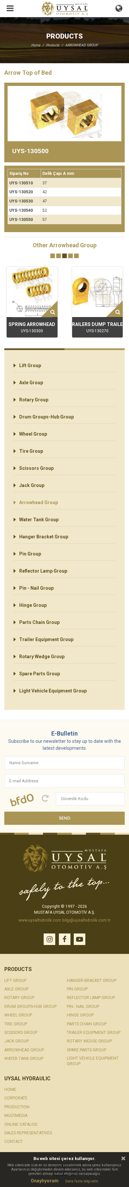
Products (53, 45)
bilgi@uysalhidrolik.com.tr (86, 920)
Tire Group (31, 451)
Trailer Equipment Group (46, 639)
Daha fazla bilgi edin (81, 1181)
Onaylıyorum (45, 1180)
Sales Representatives (28, 1133)
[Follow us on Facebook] (64, 939)
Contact (13, 1141)
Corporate (15, 1098)
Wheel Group (33, 434)
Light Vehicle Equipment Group (53, 690)
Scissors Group (36, 468)
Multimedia (15, 1115)
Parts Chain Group (39, 622)
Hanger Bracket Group (43, 536)
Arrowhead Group (38, 502)
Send (64, 818)
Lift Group (30, 365)
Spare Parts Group (39, 673)
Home (35, 45)
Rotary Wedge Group (41, 656)
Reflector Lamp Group (43, 571)
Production (16, 1107)
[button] (52, 256)
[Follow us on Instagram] (49, 939)
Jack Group (31, 485)
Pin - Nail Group (36, 588)
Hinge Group (33, 605)
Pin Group (30, 553)
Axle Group (31, 382)
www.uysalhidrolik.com (40, 920)
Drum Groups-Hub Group (46, 416)
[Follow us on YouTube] (79, 939)
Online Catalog (20, 1124)
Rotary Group (33, 399)
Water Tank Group (39, 519)
